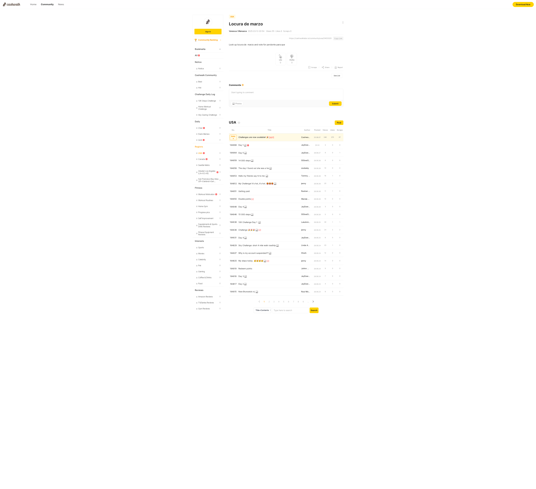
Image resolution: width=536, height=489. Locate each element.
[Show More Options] (342, 23)
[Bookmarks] (239, 122)
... (308, 301)
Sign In (208, 32)
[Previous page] (259, 301)
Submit (335, 103)
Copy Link (338, 38)
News (61, 4)
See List (337, 76)
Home (33, 4)
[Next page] (313, 301)
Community (47, 4)
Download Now (523, 4)
